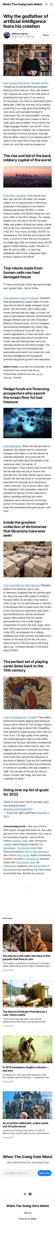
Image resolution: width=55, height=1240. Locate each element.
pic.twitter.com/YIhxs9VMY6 (18, 809)
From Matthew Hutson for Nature (20, 298)
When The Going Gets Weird (22, 4)
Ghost (33, 1218)
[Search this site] (46, 4)
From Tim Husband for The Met (19, 717)
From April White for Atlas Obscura (21, 585)
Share (46, 35)
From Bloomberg (12, 446)
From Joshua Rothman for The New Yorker (25, 83)
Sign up (27, 1213)
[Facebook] (30, 1194)
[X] (24, 1194)
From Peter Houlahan (14, 195)
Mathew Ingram (20, 33)
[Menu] (51, 4)
